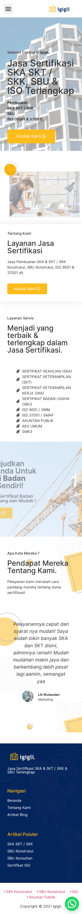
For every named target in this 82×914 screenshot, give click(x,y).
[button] (8, 9)
